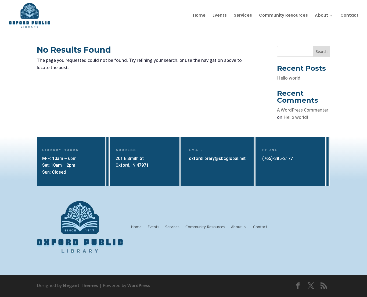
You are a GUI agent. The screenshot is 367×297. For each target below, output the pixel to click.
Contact (349, 15)
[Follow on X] (310, 285)
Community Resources (283, 15)
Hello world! (289, 78)
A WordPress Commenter (302, 110)
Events (220, 15)
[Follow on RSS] (323, 285)
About (321, 15)
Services (243, 15)
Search (322, 51)
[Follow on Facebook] (298, 285)
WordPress (138, 285)
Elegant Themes (80, 285)
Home (199, 15)
